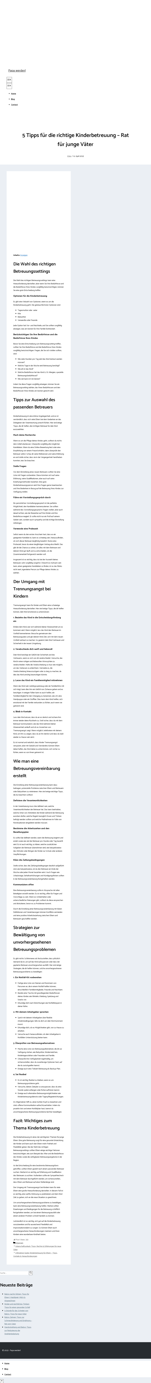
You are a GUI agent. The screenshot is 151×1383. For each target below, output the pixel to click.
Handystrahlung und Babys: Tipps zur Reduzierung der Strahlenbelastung (17, 1331)
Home (13, 93)
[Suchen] (30, 1273)
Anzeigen (24, 255)
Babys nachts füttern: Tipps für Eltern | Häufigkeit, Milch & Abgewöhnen (16, 1297)
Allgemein (19, 1243)
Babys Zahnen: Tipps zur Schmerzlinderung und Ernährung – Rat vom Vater (18, 1321)
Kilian (69, 156)
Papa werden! (17, 70)
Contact (14, 104)
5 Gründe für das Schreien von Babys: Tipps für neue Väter (16, 1312)
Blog (13, 99)
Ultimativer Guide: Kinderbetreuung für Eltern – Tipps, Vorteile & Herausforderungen (35, 1254)
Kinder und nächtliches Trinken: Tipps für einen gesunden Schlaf (17, 1305)
